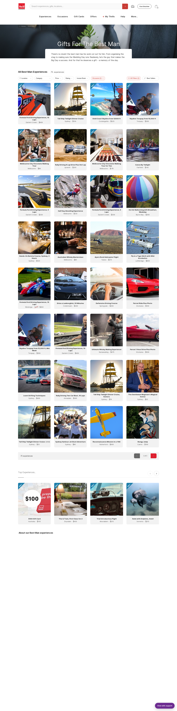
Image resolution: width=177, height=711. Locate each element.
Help (123, 16)
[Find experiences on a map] (132, 6)
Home (23, 26)
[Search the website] (125, 6)
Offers (93, 16)
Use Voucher (144, 6)
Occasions (62, 16)
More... (134, 16)
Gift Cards (79, 16)
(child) (34, 442)
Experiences (45, 16)
